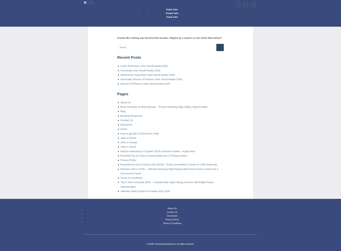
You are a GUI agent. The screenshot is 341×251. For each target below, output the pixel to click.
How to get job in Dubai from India (139, 133)
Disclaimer (126, 124)
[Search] (220, 47)
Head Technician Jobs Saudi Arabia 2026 (144, 66)
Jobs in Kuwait (128, 142)
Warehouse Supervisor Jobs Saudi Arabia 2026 (147, 74)
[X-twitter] (246, 4)
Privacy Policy (128, 160)
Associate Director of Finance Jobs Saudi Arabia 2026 (151, 79)
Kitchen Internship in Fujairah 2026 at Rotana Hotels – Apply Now (157, 151)
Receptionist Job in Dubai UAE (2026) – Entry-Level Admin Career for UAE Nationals (168, 164)
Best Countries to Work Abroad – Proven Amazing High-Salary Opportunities (164, 106)
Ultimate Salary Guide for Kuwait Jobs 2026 (145, 191)
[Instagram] (238, 4)
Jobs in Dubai (128, 138)
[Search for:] (166, 47)
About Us (125, 102)
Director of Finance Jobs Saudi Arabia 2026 (145, 83)
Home (123, 129)
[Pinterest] (253, 4)
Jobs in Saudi (128, 146)
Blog (123, 111)
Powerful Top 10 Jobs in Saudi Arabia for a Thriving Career (153, 155)
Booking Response (131, 115)
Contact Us (126, 120)
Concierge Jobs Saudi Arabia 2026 (140, 70)
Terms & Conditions (131, 177)
